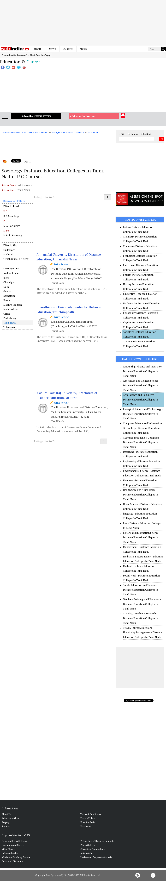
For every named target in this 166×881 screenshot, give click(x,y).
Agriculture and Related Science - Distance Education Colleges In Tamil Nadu (141, 385)
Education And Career (13, 845)
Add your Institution (82, 116)
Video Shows (8, 849)
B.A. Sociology (11, 216)
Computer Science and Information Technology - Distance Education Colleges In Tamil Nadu (142, 428)
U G (5, 211)
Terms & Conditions (90, 814)
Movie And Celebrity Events (16, 857)
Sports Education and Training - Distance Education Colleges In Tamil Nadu (140, 589)
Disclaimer (85, 826)
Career (68, 49)
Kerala (7, 300)
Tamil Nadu (9, 322)
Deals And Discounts (12, 861)
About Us (6, 814)
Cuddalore (9, 249)
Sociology (94, 132)
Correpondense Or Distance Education (24, 132)
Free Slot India (87, 822)
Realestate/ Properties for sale (96, 857)
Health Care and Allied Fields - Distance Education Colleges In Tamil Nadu (140, 494)
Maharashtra (10, 309)
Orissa (6, 313)
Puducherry (9, 318)
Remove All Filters (14, 201)
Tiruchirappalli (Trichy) (16, 258)
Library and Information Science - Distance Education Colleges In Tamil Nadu (141, 537)
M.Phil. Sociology (13, 235)
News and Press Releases (14, 840)
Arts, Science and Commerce (68, 132)
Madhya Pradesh (12, 304)
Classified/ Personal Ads (92, 849)
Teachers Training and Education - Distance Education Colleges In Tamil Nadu (142, 604)
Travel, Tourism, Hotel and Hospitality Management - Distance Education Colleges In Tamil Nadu (142, 632)
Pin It (27, 161)
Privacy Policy (87, 818)
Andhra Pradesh (12, 273)
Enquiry (5, 822)
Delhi (6, 286)
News (52, 49)
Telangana (9, 327)
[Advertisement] (83, 23)
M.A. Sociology (11, 225)
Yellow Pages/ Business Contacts (97, 840)
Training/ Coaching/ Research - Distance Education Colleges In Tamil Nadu (140, 618)
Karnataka (9, 295)
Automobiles (87, 853)
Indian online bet (10, 853)
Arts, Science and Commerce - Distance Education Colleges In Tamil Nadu (140, 399)
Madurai (7, 254)
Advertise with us (10, 818)
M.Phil (6, 230)
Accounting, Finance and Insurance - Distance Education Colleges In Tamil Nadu (143, 371)
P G (5, 221)
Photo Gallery (87, 845)
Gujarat (7, 291)
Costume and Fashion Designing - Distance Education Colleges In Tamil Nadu (141, 442)
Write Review (61, 264)
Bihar (6, 277)
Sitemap (6, 826)
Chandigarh (9, 282)
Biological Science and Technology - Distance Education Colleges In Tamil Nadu (143, 413)
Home (38, 49)
